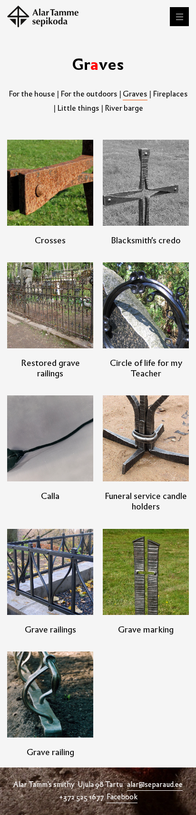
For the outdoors (89, 94)
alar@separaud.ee (155, 784)
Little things (78, 108)
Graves (135, 94)
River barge (124, 108)
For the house (32, 94)
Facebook (122, 797)
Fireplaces (170, 94)
